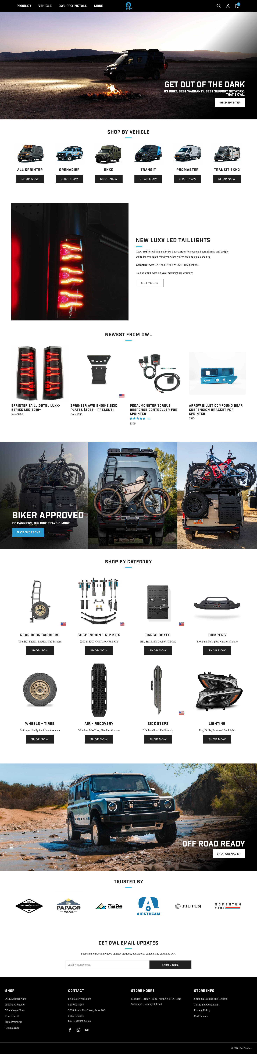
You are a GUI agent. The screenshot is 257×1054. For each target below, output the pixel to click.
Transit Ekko (12, 1027)
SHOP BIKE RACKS (28, 532)
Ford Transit (12, 1016)
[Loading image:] (30, 163)
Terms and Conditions (206, 1004)
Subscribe (170, 964)
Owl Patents (201, 1016)
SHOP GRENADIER (229, 853)
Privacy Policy (202, 1010)
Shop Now (30, 179)
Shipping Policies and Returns (210, 998)
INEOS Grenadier (15, 1004)
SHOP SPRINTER (230, 102)
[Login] (227, 5)
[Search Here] (218, 5)
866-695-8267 (76, 1004)
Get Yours (149, 283)
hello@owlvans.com (79, 998)
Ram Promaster (13, 1021)
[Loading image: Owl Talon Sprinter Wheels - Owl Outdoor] (39, 717)
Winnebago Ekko (14, 1010)
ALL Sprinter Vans (15, 998)
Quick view (39, 395)
